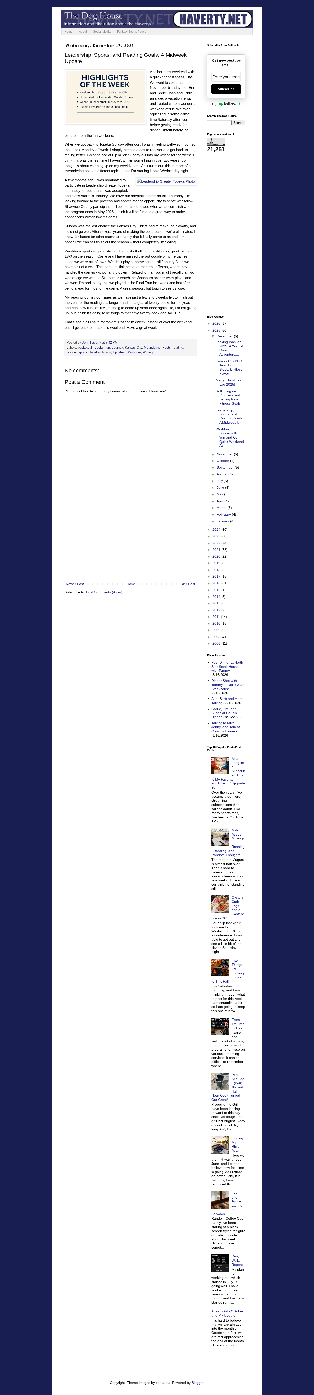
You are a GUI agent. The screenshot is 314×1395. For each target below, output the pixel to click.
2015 (216, 590)
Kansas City (133, 347)
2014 (216, 597)
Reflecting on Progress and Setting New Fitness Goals (228, 397)
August (222, 474)
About (83, 31)
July (220, 481)
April (220, 501)
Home (69, 31)
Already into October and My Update (227, 1313)
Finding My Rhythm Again (238, 1144)
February (224, 514)
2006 (216, 643)
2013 (216, 603)
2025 (216, 330)
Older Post (187, 584)
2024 (216, 529)
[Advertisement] (130, 540)
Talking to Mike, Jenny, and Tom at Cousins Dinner (225, 727)
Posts (166, 347)
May (220, 494)
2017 (216, 576)
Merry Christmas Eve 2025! (228, 382)
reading (178, 347)
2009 (216, 630)
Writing (148, 352)
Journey (117, 347)
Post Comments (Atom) (104, 592)
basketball (85, 347)
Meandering (152, 347)
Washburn (134, 352)
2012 (216, 610)
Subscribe (226, 89)
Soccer (72, 352)
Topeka (94, 352)
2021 (216, 550)
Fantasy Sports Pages (131, 31)
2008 (216, 637)
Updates (119, 352)
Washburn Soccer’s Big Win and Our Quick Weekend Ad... (230, 437)
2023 (216, 536)
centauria (163, 1383)
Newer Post (75, 584)
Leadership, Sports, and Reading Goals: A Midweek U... (229, 416)
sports (82, 352)
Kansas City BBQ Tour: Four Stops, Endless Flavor (229, 367)
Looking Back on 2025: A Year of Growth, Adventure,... (229, 348)
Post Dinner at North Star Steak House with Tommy (227, 666)
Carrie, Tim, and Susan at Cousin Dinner (224, 713)
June (221, 487)
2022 (216, 543)
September (226, 467)
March (222, 508)
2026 (216, 323)
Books (99, 347)
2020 (216, 556)
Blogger (197, 1383)
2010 (216, 623)
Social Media (102, 31)
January (223, 521)
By (214, 104)
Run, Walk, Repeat (237, 1260)
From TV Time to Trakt (238, 1024)
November (225, 454)
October (223, 461)
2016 (216, 583)
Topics (106, 352)
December (225, 336)
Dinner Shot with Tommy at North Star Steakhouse (227, 685)
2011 (216, 617)
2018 (216, 570)
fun (107, 347)
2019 (216, 563)
